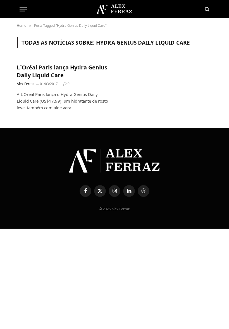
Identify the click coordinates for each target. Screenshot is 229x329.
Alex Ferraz (25, 83)
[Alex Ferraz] (114, 9)
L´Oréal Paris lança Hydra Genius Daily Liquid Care (62, 71)
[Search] (206, 9)
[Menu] (23, 9)
